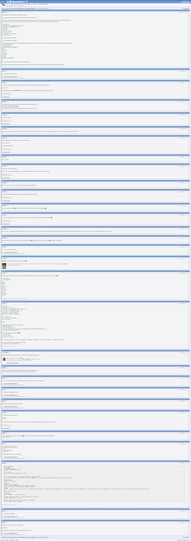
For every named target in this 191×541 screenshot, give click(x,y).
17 (2, 256)
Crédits (17, 540)
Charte (6, 540)
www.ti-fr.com (64, 263)
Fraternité (16, 362)
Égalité (11, 362)
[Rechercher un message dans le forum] (190, 4)
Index (4, 537)
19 (2, 301)
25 (2, 410)
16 (2, 245)
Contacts (12, 540)
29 (2, 509)
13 (2, 213)
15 (2, 236)
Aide (3, 540)
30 (2, 520)
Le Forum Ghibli (5, 97)
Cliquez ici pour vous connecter (17, 4)
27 (2, 441)
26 (2, 431)
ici (19, 265)
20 (2, 350)
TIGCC (23, 359)
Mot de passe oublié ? (43, 4)
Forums (7, 537)
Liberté (8, 362)
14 (2, 227)
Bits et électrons (14, 537)
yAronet (184, 540)
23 (2, 387)
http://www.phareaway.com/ (11, 76)
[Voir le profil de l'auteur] (6, 71)
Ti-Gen (21, 358)
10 (2, 180)
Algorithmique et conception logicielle (26, 537)
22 (2, 376)
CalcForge (27, 359)
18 (2, 271)
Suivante (186, 8)
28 (2, 461)
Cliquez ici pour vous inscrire (31, 4)
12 (2, 203)
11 (2, 190)
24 (2, 399)
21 (2, 366)
